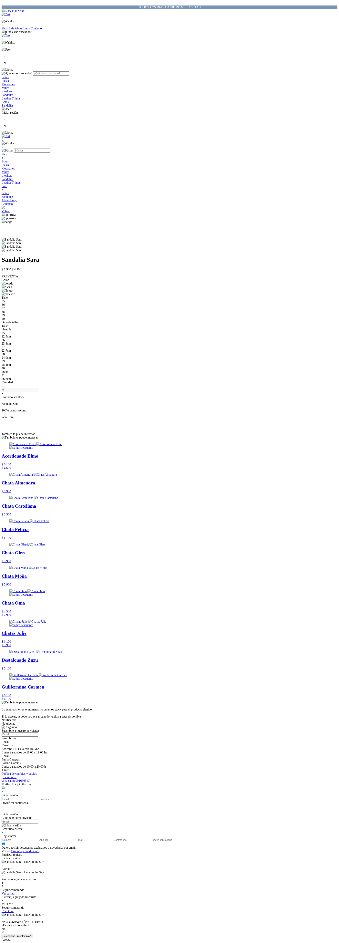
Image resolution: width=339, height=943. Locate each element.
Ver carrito (8, 893)
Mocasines (8, 84)
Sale (12, 28)
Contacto (36, 28)
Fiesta (5, 80)
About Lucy (23, 28)
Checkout (8, 911)
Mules (5, 87)
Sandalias (7, 95)
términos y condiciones (25, 851)
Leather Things (11, 98)
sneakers (7, 91)
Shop (5, 28)
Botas (5, 77)
